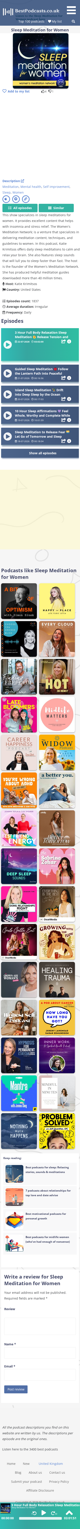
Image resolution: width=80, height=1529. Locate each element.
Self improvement (56, 187)
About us (35, 1472)
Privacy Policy (59, 1481)
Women (18, 192)
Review (9, 1309)
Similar (58, 208)
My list (56, 21)
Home (11, 1464)
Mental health (30, 187)
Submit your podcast (26, 1481)
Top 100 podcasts (31, 21)
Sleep (6, 192)
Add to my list (19, 91)
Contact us (57, 1472)
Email (9, 1366)
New (26, 1464)
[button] (73, 8)
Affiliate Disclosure (40, 1490)
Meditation (10, 187)
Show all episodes (42, 453)
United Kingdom (51, 1464)
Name (10, 1344)
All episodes (22, 208)
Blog (18, 1472)
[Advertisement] (40, 136)
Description (11, 181)
